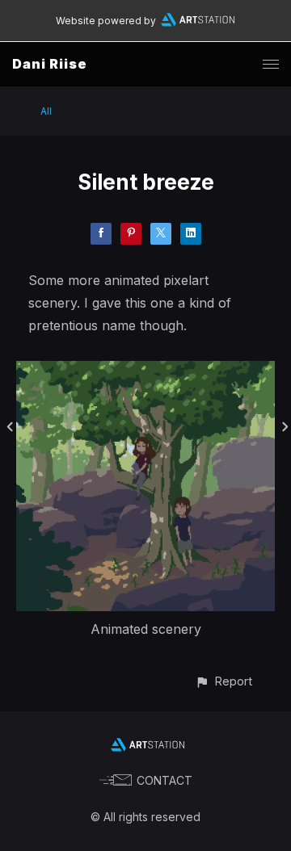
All (46, 111)
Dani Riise (49, 64)
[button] (223, 681)
